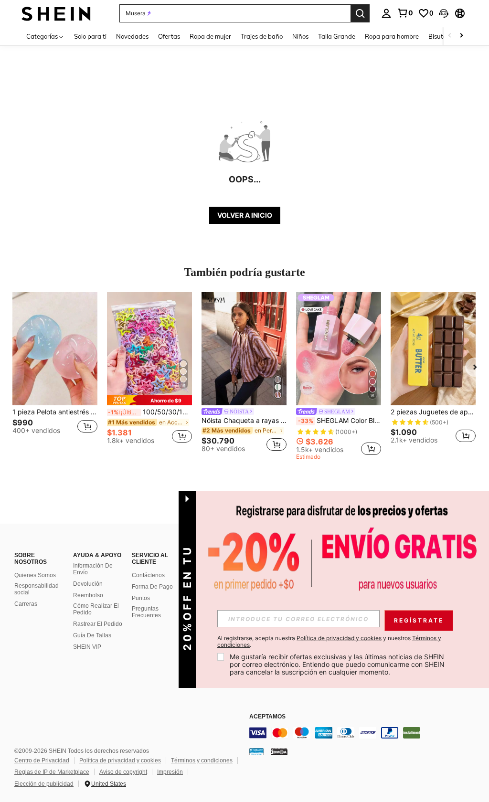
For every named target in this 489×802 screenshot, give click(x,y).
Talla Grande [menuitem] (336, 36)
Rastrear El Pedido (97, 624)
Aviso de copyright (123, 772)
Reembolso (88, 595)
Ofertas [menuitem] (169, 36)
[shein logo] (56, 13)
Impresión (170, 772)
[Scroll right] (461, 36)
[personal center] (386, 13)
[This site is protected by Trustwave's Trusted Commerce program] (256, 751)
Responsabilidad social (36, 589)
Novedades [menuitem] (132, 36)
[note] (149, 400)
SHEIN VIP (87, 647)
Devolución (88, 583)
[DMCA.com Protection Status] (279, 751)
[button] (443, 13)
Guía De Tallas (92, 635)
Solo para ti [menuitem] (90, 36)
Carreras (25, 604)
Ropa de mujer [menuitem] (210, 36)
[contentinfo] (366, 733)
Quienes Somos (35, 575)
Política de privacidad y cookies (120, 760)
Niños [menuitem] (300, 36)
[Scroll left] (449, 36)
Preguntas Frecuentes (146, 612)
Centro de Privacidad (41, 760)
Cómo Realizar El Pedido (96, 609)
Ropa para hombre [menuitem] (392, 36)
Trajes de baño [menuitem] (262, 36)
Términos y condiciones (202, 760)
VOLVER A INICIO (244, 215)
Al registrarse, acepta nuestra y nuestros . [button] (329, 641)
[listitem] (54, 372)
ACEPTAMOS (267, 717)
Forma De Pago (152, 586)
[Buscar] (360, 13)
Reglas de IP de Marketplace (51, 772)
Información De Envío (93, 569)
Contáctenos (148, 575)
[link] (405, 13)
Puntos (141, 598)
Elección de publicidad (44, 784)
